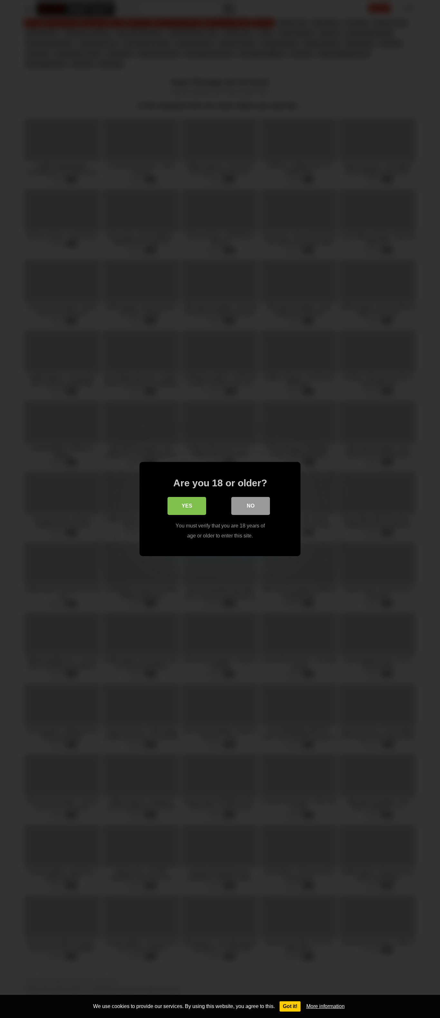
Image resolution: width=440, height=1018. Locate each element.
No (250, 506)
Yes (187, 506)
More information (325, 1006)
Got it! (290, 1006)
